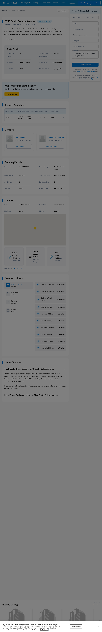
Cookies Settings (76, 626)
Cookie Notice (44, 630)
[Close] (99, 626)
